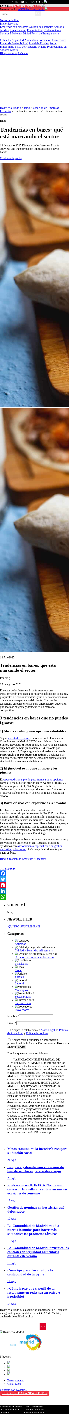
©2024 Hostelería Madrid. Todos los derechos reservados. (34, 1409)
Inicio (3, 23)
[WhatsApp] (34, 897)
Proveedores (59, 40)
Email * (11, 1023)
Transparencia (15, 1380)
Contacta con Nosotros (13, 1389)
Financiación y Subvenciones (44, 30)
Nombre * (13, 1016)
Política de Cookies (11, 1404)
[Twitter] (34, 879)
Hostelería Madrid (10, 107)
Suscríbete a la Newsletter (24, 1393)
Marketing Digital (20, 33)
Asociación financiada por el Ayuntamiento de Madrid (11, 1409)
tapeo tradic (10, 779)
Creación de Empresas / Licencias (26, 858)
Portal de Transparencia (45, 33)
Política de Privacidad (12, 1400)
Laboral (21, 30)
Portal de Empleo (39, 43)
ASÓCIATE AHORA (31, 9)
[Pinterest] (34, 885)
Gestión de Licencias (41, 26)
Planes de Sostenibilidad (14, 43)
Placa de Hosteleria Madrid (30, 46)
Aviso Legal (48, 1030)
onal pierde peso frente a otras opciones (40, 779)
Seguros (4, 33)
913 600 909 (7, 868)
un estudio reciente (19, 738)
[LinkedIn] (34, 891)
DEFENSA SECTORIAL (25, 5)
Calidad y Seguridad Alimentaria (19, 40)
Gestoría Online (9, 20)
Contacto (11, 53)
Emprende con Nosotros (14, 26)
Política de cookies (37, 1033)
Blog (3, 53)
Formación (45, 40)
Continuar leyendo (11, 158)
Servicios (12, 23)
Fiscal (13, 30)
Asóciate (22, 53)
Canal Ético (14, 1383)
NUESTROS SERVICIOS (27, 1)
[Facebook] (34, 873)
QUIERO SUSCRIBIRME (23, 926)
